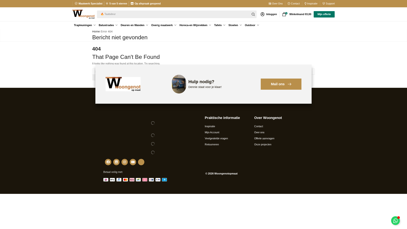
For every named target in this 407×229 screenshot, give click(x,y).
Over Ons (277, 3)
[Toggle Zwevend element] (395, 220)
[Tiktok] (141, 162)
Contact (295, 3)
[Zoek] (253, 14)
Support (330, 3)
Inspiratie (312, 3)
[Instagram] (124, 162)
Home (96, 31)
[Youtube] (133, 162)
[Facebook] (108, 162)
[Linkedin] (116, 162)
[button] (269, 14)
